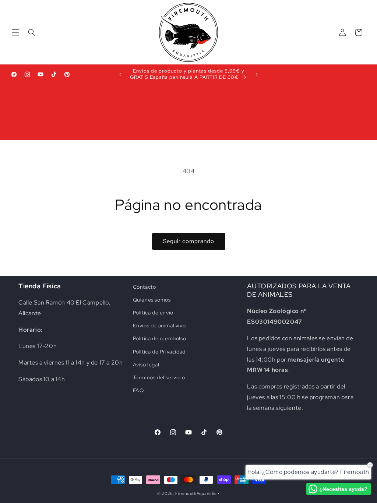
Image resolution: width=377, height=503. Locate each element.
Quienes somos (152, 299)
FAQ (138, 390)
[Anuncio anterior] (120, 74)
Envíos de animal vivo (159, 325)
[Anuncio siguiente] (257, 74)
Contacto (144, 287)
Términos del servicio (159, 377)
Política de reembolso (159, 338)
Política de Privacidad (159, 351)
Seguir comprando (188, 241)
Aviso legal (146, 364)
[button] (15, 32)
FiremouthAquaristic (195, 493)
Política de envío (153, 312)
